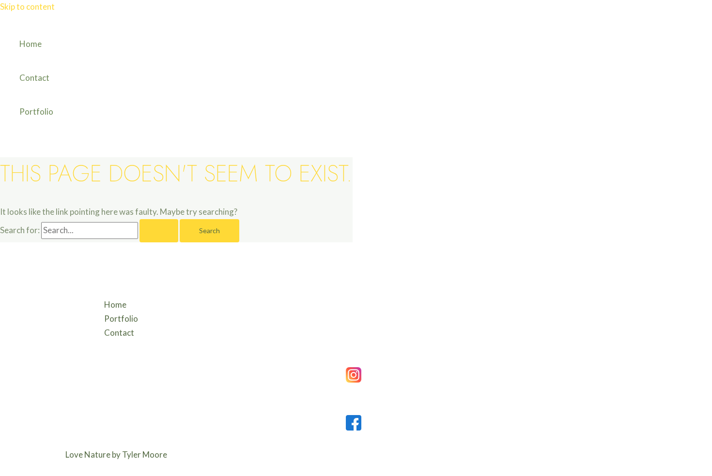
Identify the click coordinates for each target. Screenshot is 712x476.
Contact (34, 78)
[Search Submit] (158, 230)
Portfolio (36, 111)
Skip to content (27, 6)
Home (30, 44)
